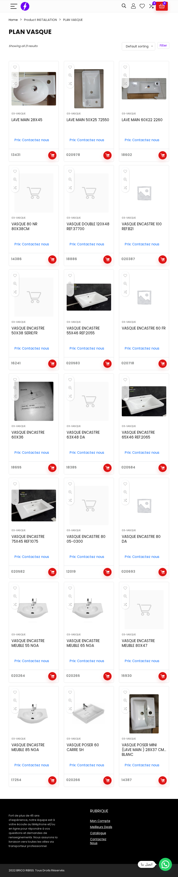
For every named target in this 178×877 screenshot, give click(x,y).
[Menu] (14, 6)
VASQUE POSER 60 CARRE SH (83, 747)
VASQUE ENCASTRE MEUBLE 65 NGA (83, 643)
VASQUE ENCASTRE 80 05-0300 (86, 539)
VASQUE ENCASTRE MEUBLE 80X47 (138, 643)
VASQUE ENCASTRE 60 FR (144, 328)
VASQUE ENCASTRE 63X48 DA (83, 435)
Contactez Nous (98, 841)
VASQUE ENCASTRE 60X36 (28, 435)
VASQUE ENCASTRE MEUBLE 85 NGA (28, 747)
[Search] (124, 6)
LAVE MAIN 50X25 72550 (88, 119)
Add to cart (52, 155)
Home (13, 20)
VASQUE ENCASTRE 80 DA (141, 539)
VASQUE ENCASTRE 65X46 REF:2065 (138, 435)
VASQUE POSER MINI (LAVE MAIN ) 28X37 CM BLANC (143, 749)
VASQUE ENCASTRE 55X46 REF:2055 (83, 331)
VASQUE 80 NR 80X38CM (24, 226)
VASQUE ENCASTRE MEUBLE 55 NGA (28, 643)
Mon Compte (100, 821)
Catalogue (98, 833)
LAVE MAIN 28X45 (27, 119)
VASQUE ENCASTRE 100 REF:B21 (142, 226)
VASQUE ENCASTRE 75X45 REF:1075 (28, 539)
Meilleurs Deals (101, 827)
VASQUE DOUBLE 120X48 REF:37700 (88, 226)
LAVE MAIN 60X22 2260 (142, 119)
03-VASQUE (19, 113)
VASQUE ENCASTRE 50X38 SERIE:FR (28, 331)
